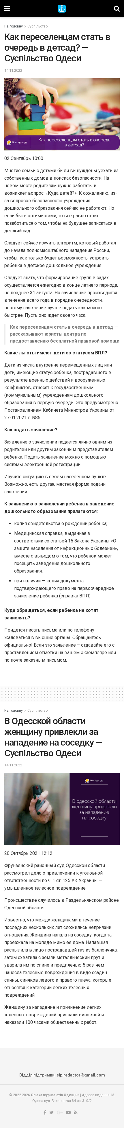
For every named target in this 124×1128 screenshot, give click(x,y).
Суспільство (37, 26)
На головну (13, 26)
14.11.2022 (13, 70)
